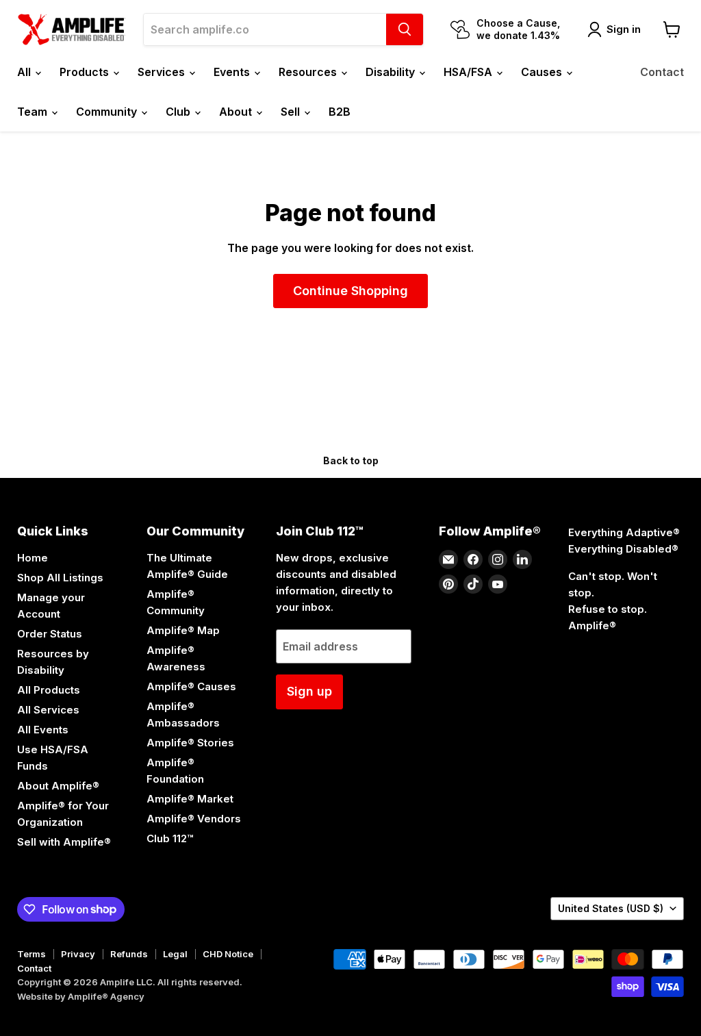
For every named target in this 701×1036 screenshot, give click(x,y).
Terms (31, 953)
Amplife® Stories (190, 742)
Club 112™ (169, 838)
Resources (309, 72)
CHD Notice (228, 953)
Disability (392, 72)
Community (108, 111)
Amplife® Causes (191, 686)
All (25, 72)
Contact (662, 72)
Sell (292, 111)
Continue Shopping (350, 290)
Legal (175, 953)
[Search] (404, 29)
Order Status (49, 633)
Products (86, 72)
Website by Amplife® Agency (80, 996)
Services (163, 72)
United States (610, 908)
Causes (543, 72)
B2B (339, 111)
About (237, 111)
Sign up (309, 691)
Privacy (78, 953)
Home (32, 557)
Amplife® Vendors (193, 818)
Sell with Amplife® (64, 841)
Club (179, 111)
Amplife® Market (189, 798)
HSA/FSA (469, 72)
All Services (48, 709)
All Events (42, 729)
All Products (48, 689)
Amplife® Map (183, 630)
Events (233, 72)
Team (33, 111)
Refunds (129, 953)
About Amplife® (58, 785)
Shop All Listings (60, 577)
